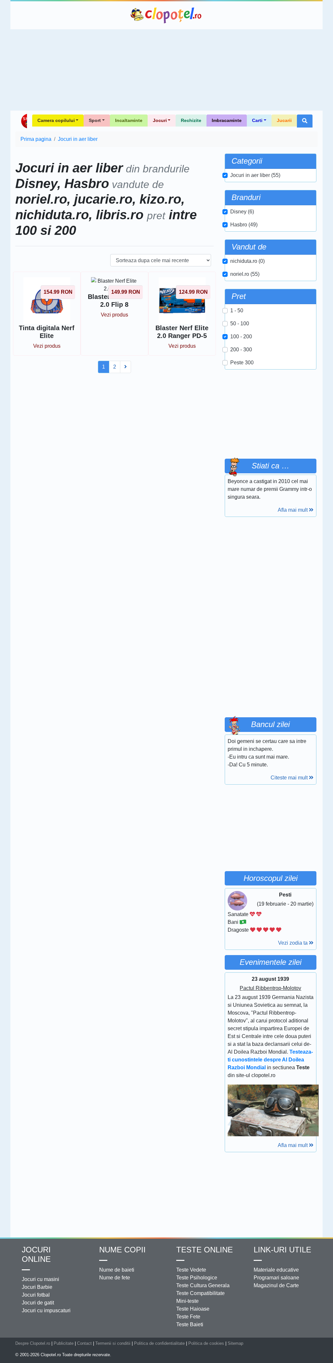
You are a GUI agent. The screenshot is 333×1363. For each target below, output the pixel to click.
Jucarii (284, 120)
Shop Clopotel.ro (23, 121)
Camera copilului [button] (56, 120)
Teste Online (204, 1249)
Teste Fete (188, 1316)
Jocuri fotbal (36, 1295)
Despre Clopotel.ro (32, 1343)
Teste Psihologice (196, 1277)
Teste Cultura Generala (203, 1285)
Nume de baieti (116, 1270)
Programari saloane (276, 1277)
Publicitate (63, 1343)
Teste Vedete (191, 1270)
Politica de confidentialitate (159, 1343)
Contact (84, 1343)
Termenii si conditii (112, 1343)
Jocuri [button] (160, 120)
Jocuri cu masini (40, 1279)
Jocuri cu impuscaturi (46, 1310)
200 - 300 (241, 349)
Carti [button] (257, 120)
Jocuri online (36, 1254)
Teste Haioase (192, 1309)
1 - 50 (236, 310)
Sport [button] (95, 120)
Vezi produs (46, 346)
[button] (305, 121)
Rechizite (191, 120)
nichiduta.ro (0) (247, 261)
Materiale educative (276, 1270)
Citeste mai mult (290, 777)
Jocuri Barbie (37, 1287)
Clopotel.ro (166, 15)
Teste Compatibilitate (200, 1293)
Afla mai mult (293, 510)
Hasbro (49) (244, 224)
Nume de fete (114, 1277)
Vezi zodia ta (293, 943)
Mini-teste (187, 1301)
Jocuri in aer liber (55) (255, 175)
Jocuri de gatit (38, 1302)
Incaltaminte (128, 120)
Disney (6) (242, 211)
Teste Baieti (189, 1324)
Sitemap (235, 1343)
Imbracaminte (227, 120)
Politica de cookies (206, 1343)
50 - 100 (239, 323)
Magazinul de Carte (276, 1285)
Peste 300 (242, 362)
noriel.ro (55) (245, 274)
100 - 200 (241, 336)
